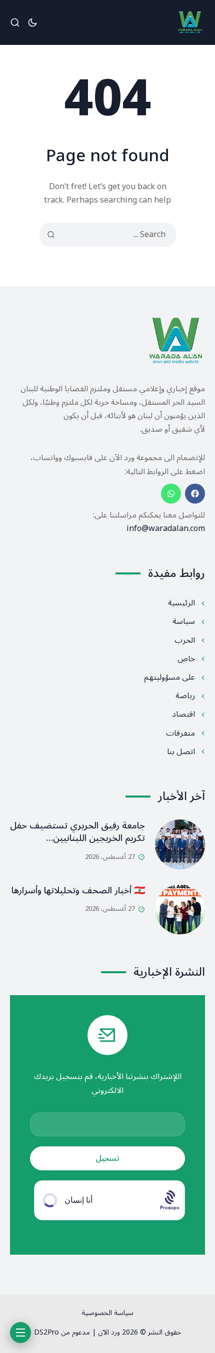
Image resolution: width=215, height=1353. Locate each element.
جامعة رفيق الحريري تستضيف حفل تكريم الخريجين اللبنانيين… (77, 831)
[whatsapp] (171, 494)
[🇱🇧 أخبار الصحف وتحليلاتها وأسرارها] (180, 909)
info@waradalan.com (165, 528)
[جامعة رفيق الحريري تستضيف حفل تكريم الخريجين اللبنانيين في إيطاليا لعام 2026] (180, 844)
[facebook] (195, 494)
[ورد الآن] (190, 22)
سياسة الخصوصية (108, 1313)
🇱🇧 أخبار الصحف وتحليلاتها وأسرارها (78, 890)
